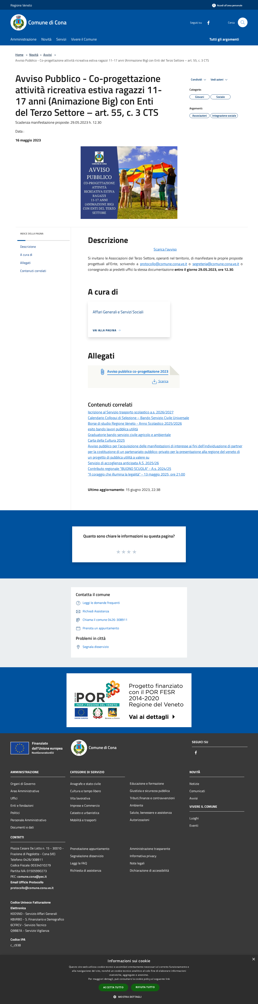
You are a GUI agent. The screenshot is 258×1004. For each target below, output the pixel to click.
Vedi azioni (217, 79)
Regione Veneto (21, 5)
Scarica (163, 381)
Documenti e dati (22, 827)
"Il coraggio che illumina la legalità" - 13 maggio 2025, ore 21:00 (136, 474)
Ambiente (136, 805)
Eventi (193, 825)
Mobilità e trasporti (83, 820)
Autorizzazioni (139, 819)
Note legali (137, 863)
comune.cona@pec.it (32, 876)
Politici (15, 812)
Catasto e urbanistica (84, 812)
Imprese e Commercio (85, 805)
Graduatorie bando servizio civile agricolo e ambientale (129, 434)
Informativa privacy (143, 855)
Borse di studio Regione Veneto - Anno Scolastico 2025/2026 (135, 423)
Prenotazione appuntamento (89, 848)
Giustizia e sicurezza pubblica (150, 790)
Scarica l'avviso (165, 249)
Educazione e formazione (147, 783)
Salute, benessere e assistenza (151, 812)
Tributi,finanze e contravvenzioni (152, 798)
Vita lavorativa (80, 798)
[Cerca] (243, 22)
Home (19, 54)
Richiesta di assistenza (85, 870)
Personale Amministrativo (28, 820)
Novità (33, 54)
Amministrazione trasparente (150, 848)
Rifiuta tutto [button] (145, 987)
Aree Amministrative (24, 791)
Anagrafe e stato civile (85, 783)
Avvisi (47, 54)
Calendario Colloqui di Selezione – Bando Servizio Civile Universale (138, 417)
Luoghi (194, 818)
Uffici (14, 798)
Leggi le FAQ (78, 863)
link (168, 979)
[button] (128, 996)
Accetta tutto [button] (113, 987)
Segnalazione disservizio (86, 855)
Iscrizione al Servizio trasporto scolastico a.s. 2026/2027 (131, 412)
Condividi (197, 79)
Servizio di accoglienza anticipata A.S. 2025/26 (123, 463)
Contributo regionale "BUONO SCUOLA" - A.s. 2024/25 (129, 468)
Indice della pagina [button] (31, 233)
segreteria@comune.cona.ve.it (215, 264)
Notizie (194, 783)
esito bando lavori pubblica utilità (113, 429)
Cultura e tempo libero (85, 791)
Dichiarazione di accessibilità (149, 870)
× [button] (253, 959)
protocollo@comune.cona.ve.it (163, 264)
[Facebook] (207, 22)
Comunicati (197, 791)
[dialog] (129, 979)
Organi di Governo (22, 783)
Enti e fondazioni (21, 805)
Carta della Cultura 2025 (106, 440)
